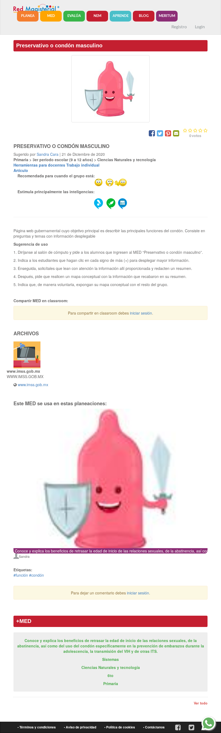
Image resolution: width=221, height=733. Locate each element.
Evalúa (74, 16)
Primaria (110, 683)
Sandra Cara (47, 154)
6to (110, 675)
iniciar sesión (141, 313)
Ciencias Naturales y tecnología (110, 667)
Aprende (121, 16)
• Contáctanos (154, 727)
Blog (144, 16)
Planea (27, 16)
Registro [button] (179, 27)
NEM (97, 16)
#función (20, 575)
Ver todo (201, 703)
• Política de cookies (119, 727)
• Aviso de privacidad (80, 727)
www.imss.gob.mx (33, 384)
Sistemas (110, 659)
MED (51, 16)
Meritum (167, 16)
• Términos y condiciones (37, 727)
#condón (36, 575)
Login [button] (200, 27)
